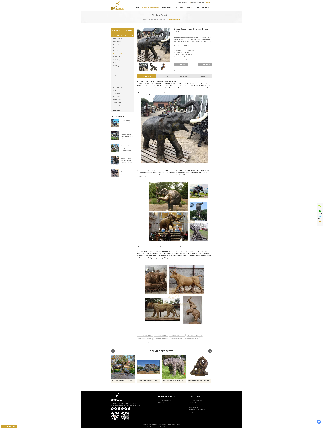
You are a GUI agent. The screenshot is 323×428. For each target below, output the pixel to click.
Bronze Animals (153, 424)
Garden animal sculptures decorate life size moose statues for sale (127, 135)
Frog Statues (116, 72)
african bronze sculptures (192, 338)
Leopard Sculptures (118, 99)
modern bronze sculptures (195, 335)
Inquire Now (181, 64)
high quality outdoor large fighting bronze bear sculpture (199, 380)
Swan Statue (116, 90)
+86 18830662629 (200, 409)
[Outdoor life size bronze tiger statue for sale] (115, 173)
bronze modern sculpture (144, 338)
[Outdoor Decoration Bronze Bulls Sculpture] (148, 367)
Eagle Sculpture (117, 63)
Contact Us (205, 7)
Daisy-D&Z (196, 407)
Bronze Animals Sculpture (150, 7)
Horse (178, 424)
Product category (167, 396)
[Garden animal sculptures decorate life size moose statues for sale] (115, 135)
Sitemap (176, 426)
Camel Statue (117, 69)
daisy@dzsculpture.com (197, 2)
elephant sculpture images (145, 335)
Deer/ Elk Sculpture (118, 50)
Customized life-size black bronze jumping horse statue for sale (126, 160)
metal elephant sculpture (144, 342)
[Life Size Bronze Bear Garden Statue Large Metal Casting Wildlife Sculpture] (174, 367)
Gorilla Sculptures (118, 60)
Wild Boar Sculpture (118, 56)
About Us (189, 7)
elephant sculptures (176, 338)
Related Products (161, 351)
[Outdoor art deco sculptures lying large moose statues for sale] (115, 123)
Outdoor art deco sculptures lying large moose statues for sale (127, 123)
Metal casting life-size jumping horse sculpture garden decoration (127, 148)
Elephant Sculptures (174, 19)
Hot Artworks (179, 7)
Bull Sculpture (117, 47)
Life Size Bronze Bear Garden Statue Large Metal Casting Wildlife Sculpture (174, 380)
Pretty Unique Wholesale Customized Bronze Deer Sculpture (123, 380)
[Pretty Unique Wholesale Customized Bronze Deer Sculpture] (123, 367)
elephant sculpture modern (177, 335)
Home (137, 7)
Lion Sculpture (117, 41)
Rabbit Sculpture (117, 96)
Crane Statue (116, 93)
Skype (319, 218)
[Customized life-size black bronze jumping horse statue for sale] (115, 160)
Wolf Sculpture (117, 66)
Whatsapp (319, 213)
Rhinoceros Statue (118, 87)
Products (150, 19)
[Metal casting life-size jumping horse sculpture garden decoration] (115, 148)
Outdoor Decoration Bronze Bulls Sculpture (148, 380)
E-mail (319, 224)
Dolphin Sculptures (118, 78)
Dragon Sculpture (118, 75)
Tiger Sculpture (117, 102)
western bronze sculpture (161, 338)
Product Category (122, 30)
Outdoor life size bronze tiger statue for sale (127, 173)
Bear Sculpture (117, 44)
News (197, 7)
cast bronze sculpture (161, 335)
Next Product (205, 64)
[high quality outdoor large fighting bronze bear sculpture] (199, 367)
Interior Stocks (166, 7)
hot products (117, 116)
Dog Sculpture (117, 81)
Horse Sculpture (117, 38)
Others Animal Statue (119, 84)
